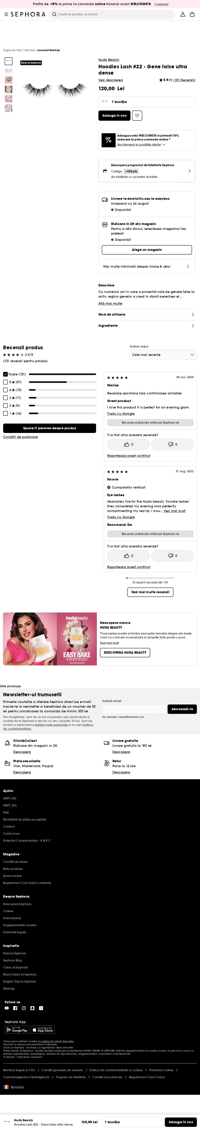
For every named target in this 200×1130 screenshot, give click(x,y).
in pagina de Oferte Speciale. (56, 1041)
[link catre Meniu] (6, 14)
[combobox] (163, 354)
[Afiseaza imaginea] (8, 61)
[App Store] (43, 1030)
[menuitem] (183, 14)
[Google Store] (17, 1030)
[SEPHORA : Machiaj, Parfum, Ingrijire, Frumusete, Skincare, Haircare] (28, 14)
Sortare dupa (139, 346)
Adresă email (111, 701)
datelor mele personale (52, 725)
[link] (49, 428)
